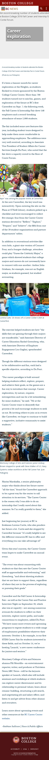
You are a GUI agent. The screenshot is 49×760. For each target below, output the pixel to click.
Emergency (34, 749)
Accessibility (15, 749)
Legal (25, 749)
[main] (24, 375)
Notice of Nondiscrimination (25, 753)
